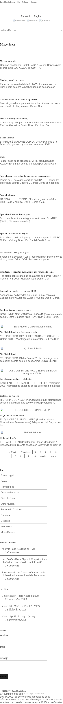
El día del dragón (8, 437)
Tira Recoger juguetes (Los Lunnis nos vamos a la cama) (27, 271)
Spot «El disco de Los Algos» (14, 233)
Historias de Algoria (9, 395)
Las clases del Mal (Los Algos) (14, 252)
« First (12, 452)
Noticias (25, 2)
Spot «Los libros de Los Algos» (15, 214)
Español (25, 16)
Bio (18, 2)
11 (21, 456)
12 (27, 456)
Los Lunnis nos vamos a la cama (15, 310)
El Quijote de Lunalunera (12, 415)
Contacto (34, 2)
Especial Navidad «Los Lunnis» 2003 (18, 290)
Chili (2, 156)
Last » (53, 456)
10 (14, 456)
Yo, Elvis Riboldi (8, 354)
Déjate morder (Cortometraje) (14, 118)
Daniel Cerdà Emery (7, 2)
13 (34, 456)
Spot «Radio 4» (7, 195)
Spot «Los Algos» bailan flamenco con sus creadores (25, 175)
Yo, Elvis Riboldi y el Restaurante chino (19, 331)
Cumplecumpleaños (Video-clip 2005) (18, 99)
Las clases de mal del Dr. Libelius (16, 378)
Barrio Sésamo (7, 137)
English (38, 16)
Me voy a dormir (8, 60)
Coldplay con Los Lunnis (12, 80)
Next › (43, 456)
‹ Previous (25, 452)
